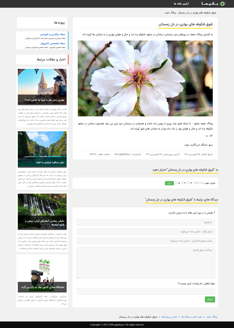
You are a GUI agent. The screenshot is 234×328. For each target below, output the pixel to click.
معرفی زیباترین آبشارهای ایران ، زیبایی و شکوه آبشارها (44, 223)
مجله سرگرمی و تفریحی (52, 34)
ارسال (210, 299)
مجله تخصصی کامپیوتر (53, 43)
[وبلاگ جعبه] (213, 4)
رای (169, 183)
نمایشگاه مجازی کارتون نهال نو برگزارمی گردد (42, 287)
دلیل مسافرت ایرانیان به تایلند (50, 162)
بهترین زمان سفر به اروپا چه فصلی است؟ (44, 100)
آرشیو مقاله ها (181, 4)
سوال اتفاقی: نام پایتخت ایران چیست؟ (196, 283)
